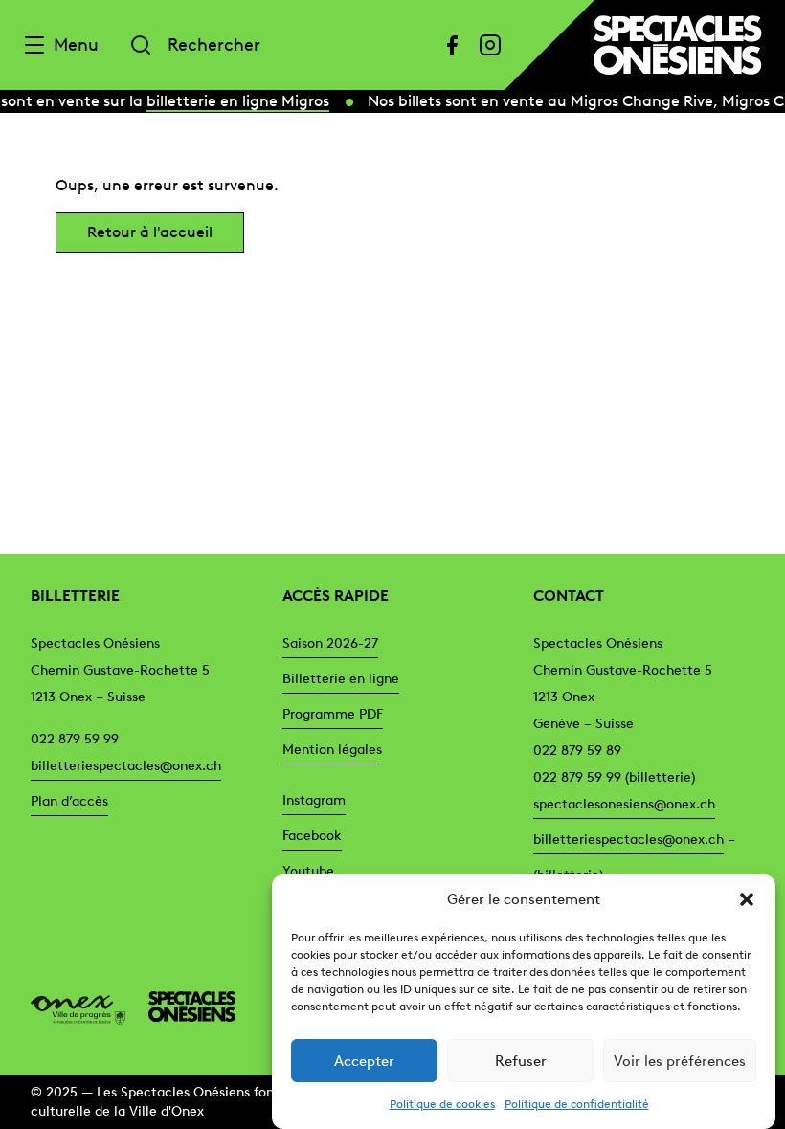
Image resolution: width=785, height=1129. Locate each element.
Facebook (312, 836)
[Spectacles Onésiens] (184, 1006)
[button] (746, 899)
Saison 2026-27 (330, 643)
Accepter (364, 1061)
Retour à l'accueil (150, 232)
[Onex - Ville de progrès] (82, 1006)
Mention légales (332, 750)
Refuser (521, 1061)
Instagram (314, 800)
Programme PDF (332, 714)
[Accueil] (678, 45)
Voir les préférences (680, 1061)
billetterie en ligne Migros (236, 101)
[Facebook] (451, 44)
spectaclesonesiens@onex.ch (624, 804)
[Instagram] (490, 44)
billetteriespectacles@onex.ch (126, 766)
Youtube (308, 871)
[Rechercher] (141, 45)
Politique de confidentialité (577, 1104)
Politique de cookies (442, 1104)
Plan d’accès (69, 801)
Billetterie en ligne (340, 679)
